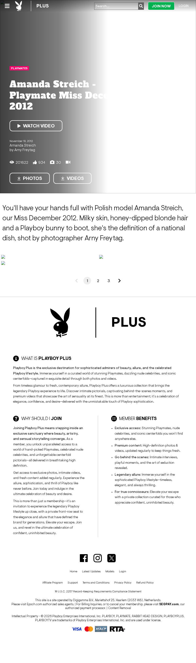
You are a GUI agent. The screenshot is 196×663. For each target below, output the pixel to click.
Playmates (19, 68)
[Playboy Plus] (32, 6)
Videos (75, 178)
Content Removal (119, 608)
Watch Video (39, 125)
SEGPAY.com (169, 604)
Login (184, 5)
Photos (32, 178)
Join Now (161, 6)
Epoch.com (34, 604)
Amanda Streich (23, 145)
